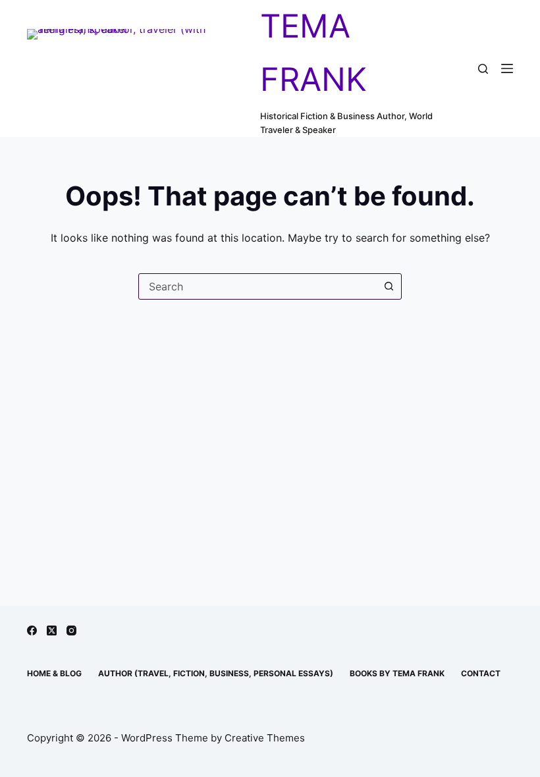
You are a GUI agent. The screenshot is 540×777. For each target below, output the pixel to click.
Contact (480, 673)
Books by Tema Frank (397, 673)
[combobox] (257, 286)
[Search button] (388, 286)
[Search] (483, 69)
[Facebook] (32, 630)
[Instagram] (71, 630)
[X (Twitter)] (52, 630)
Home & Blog (54, 673)
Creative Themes (265, 738)
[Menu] (507, 68)
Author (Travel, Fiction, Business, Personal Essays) (215, 673)
